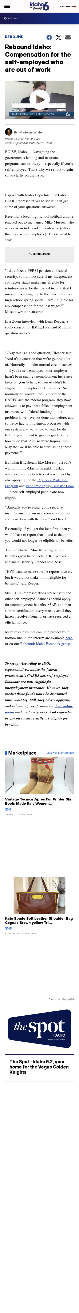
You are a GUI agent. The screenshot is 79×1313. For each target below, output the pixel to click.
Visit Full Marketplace (60, 752)
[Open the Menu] (7, 6)
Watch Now (66, 6)
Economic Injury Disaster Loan (50, 485)
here (69, 637)
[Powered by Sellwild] (68, 999)
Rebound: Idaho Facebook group (45, 643)
